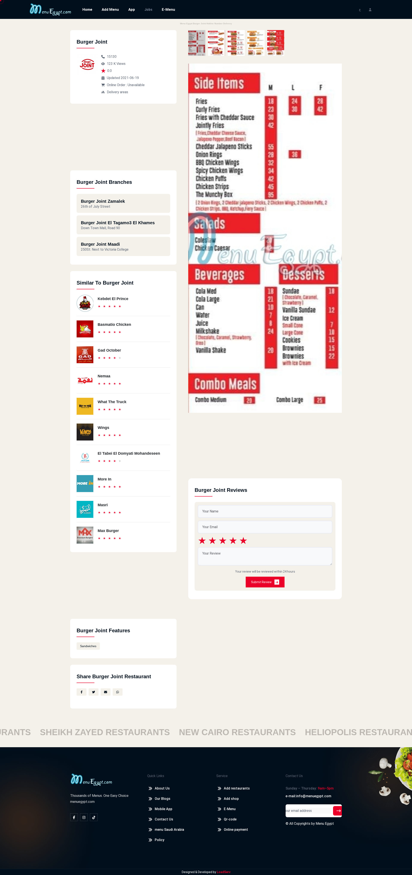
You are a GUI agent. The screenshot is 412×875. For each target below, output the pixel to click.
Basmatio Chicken (114, 324)
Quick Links (155, 776)
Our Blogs (162, 799)
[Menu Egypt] (50, 9)
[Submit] (338, 811)
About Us (162, 788)
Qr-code (230, 819)
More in (104, 479)
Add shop (231, 799)
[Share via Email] (106, 692)
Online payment (236, 830)
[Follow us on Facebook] (74, 817)
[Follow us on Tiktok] (94, 817)
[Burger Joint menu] (196, 43)
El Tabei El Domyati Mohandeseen (129, 453)
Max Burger (108, 531)
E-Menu (168, 9)
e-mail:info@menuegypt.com (308, 796)
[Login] (370, 9)
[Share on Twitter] (93, 692)
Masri (103, 505)
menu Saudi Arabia (169, 830)
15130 (112, 57)
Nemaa (104, 376)
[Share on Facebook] (81, 692)
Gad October (109, 350)
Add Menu (110, 9)
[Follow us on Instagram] (84, 817)
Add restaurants (237, 788)
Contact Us (164, 819)
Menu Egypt (325, 824)
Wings (103, 427)
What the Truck (112, 402)
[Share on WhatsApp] (118, 692)
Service (222, 776)
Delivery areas (117, 92)
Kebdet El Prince (113, 299)
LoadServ (223, 872)
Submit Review (261, 582)
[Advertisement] (123, 140)
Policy (159, 840)
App (131, 9)
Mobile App (163, 809)
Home (87, 9)
